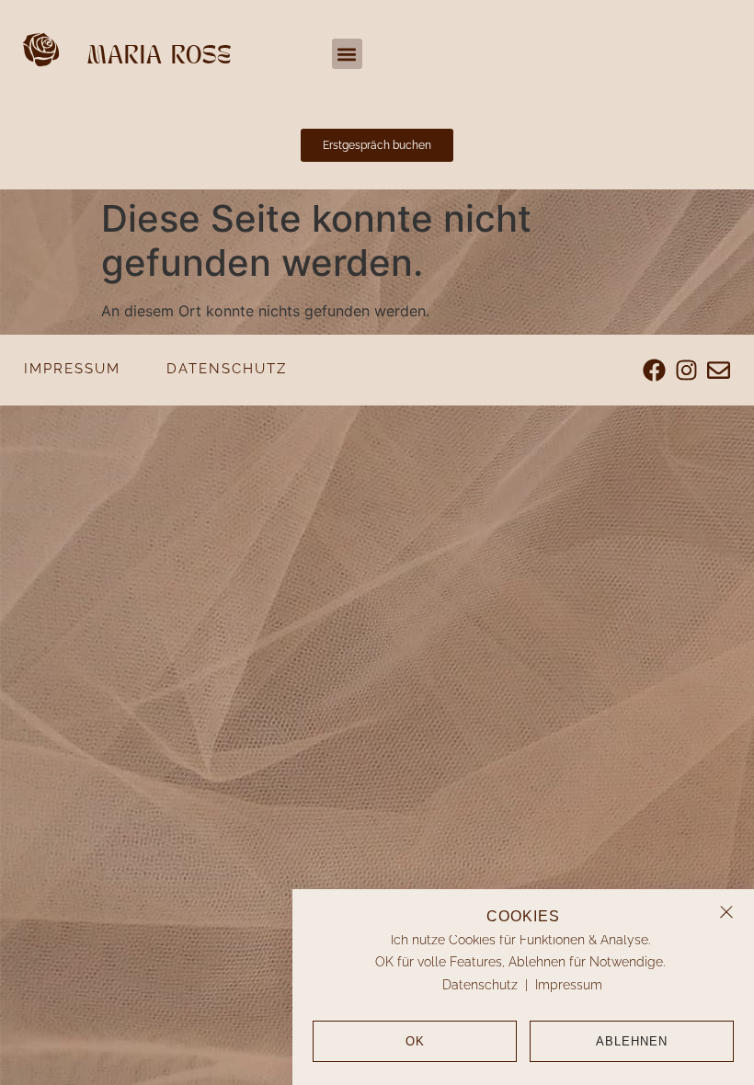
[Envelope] (718, 370)
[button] (726, 912)
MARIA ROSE (159, 57)
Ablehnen (632, 1041)
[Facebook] (654, 370)
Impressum (568, 984)
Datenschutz (480, 984)
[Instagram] (686, 370)
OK (415, 1041)
